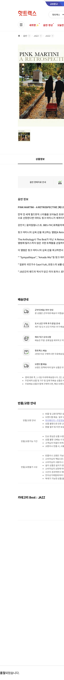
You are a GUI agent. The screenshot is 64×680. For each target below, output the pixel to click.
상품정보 (40, 159)
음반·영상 (48, 25)
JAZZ (36, 35)
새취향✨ (34, 25)
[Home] (19, 36)
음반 (25, 35)
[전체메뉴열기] (21, 24)
